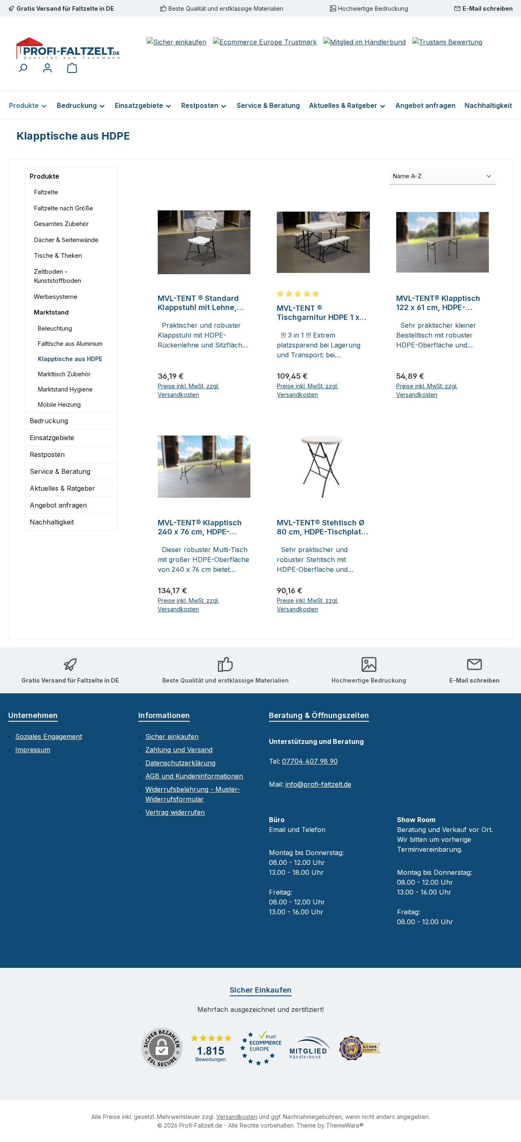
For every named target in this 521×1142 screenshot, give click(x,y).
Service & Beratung (60, 471)
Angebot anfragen (58, 505)
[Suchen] (22, 67)
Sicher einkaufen (172, 736)
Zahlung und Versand (179, 750)
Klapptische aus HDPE (70, 358)
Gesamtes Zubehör (61, 224)
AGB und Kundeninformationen (194, 776)
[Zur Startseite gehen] (67, 48)
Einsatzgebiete (52, 437)
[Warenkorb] (72, 67)
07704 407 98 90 (310, 761)
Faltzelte (46, 192)
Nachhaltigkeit (52, 522)
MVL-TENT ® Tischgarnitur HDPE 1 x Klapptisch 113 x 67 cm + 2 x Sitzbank (321, 313)
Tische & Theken (58, 255)
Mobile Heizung (59, 404)
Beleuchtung (55, 328)
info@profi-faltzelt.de (318, 784)
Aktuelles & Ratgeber (62, 488)
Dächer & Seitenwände (66, 240)
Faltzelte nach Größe (63, 208)
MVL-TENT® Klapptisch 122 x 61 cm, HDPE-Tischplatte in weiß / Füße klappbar (438, 303)
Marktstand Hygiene (65, 389)
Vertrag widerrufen (175, 812)
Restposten (47, 454)
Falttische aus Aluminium (70, 343)
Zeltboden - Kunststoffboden (57, 276)
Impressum (32, 750)
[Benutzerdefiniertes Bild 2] (260, 1048)
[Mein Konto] (47, 67)
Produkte (44, 176)
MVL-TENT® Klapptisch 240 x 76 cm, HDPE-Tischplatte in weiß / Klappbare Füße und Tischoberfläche (200, 527)
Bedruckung (49, 421)
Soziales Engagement (48, 736)
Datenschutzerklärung (180, 763)
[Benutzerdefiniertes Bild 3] (310, 1048)
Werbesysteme (55, 297)
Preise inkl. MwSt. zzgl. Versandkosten (188, 390)
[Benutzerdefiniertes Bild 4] (359, 1048)
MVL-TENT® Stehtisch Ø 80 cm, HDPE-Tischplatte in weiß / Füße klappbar (323, 527)
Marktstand (51, 312)
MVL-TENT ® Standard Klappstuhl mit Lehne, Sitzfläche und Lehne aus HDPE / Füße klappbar (204, 303)
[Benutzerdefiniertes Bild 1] (211, 1048)
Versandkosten (236, 1116)
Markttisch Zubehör (64, 374)
